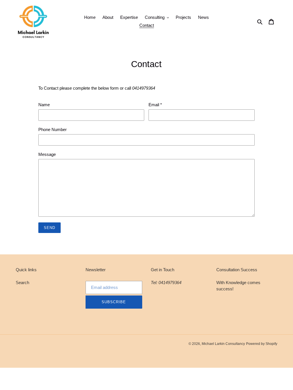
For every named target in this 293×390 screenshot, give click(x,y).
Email (155, 104)
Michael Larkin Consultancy (223, 344)
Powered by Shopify (261, 344)
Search (22, 282)
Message (47, 154)
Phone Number (52, 129)
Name (44, 104)
